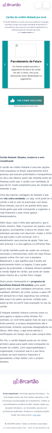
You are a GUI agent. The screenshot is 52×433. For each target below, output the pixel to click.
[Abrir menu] (46, 5)
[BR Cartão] (11, 5)
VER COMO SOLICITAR (29, 100)
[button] (4, 64)
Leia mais (36, 415)
